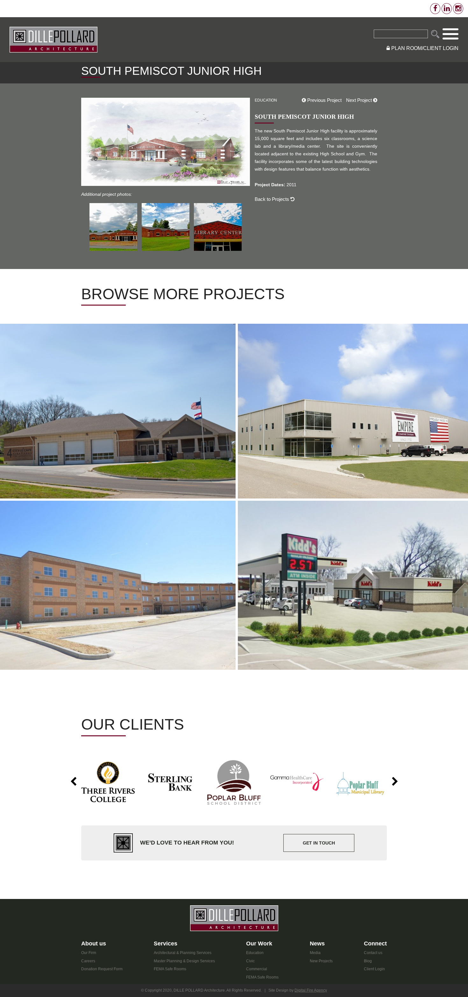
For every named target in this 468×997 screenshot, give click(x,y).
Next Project (359, 100)
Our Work (259, 943)
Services (165, 943)
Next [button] (395, 782)
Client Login (374, 969)
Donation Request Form (102, 969)
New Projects (321, 961)
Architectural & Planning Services (182, 953)
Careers (88, 961)
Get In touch (319, 842)
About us (93, 943)
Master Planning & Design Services (184, 961)
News (317, 943)
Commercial (256, 969)
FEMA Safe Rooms (170, 969)
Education (255, 953)
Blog (368, 961)
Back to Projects (272, 199)
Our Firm (88, 953)
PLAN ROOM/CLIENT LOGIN (424, 48)
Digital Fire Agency (310, 990)
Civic (250, 961)
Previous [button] (73, 782)
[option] (107, 782)
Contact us (373, 953)
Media (315, 953)
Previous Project (324, 100)
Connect (375, 943)
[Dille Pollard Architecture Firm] (53, 39)
